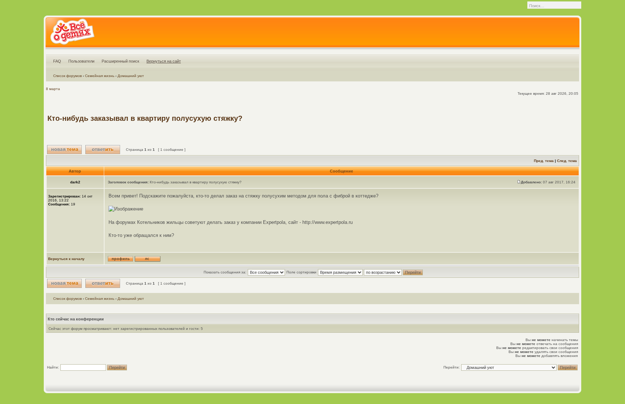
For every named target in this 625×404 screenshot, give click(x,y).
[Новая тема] (64, 149)
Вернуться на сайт (163, 61)
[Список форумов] (72, 34)
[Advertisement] (446, 118)
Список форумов (67, 76)
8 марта (53, 89)
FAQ (57, 61)
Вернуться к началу (66, 259)
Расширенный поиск (120, 61)
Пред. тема (544, 161)
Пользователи (81, 61)
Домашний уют (131, 76)
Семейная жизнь (99, 76)
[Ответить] (102, 149)
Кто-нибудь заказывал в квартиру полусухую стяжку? (144, 118)
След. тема (567, 161)
